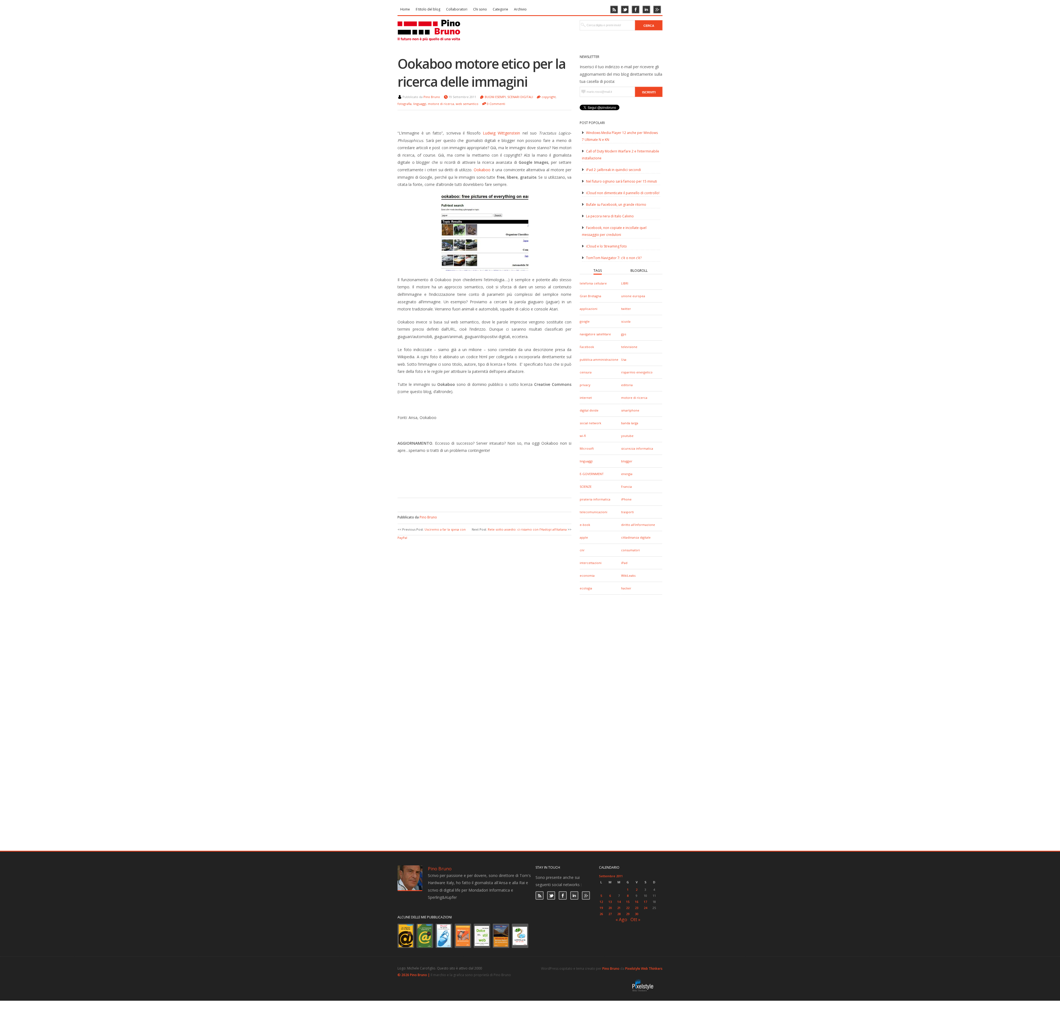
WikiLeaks (628, 575)
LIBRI (624, 283)
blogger (626, 461)
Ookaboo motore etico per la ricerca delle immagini (482, 73)
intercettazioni (590, 563)
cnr (582, 550)
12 (601, 902)
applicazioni (588, 309)
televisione (629, 347)
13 (610, 902)
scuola (625, 321)
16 (636, 902)
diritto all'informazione (638, 525)
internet (586, 398)
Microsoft (587, 448)
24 (645, 908)
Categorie (500, 9)
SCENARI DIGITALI (520, 97)
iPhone (626, 499)
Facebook (587, 347)
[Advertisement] (480, 481)
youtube (627, 436)
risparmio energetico (637, 372)
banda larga (629, 423)
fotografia (405, 104)
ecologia (586, 588)
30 (636, 914)
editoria (627, 385)
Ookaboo (482, 169)
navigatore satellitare (595, 334)
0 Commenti (496, 104)
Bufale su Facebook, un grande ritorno (616, 204)
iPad (624, 563)
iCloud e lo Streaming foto (606, 246)
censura (586, 372)
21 (619, 908)
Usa (623, 359)
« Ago (621, 919)
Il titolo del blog (428, 9)
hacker (626, 588)
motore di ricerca (634, 398)
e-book (585, 525)
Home (405, 9)
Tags (597, 270)
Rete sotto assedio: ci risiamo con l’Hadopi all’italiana (527, 529)
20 (610, 908)
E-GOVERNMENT (592, 474)
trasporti (627, 512)
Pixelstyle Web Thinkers (643, 968)
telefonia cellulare (593, 283)
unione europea (633, 296)
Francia (626, 486)
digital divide (589, 410)
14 (619, 902)
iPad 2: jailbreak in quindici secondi (613, 169)
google (585, 321)
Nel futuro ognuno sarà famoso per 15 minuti (621, 181)
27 (610, 914)
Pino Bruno (431, 97)
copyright (549, 97)
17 (645, 902)
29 (627, 914)
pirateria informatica (595, 499)
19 (601, 908)
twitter (626, 309)
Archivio (520, 9)
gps (623, 334)
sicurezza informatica (637, 448)
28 (619, 914)
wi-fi (583, 436)
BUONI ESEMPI (495, 97)
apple (584, 537)
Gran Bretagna (590, 296)
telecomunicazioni (593, 512)
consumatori (630, 550)
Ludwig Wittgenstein (501, 133)
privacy (585, 385)
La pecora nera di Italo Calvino (610, 216)
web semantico (467, 104)
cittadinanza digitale (636, 537)
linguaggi (586, 461)
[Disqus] (484, 610)
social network (590, 423)
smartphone (630, 410)
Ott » (635, 919)
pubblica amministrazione (599, 359)
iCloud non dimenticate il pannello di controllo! (622, 193)
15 (627, 902)
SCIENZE (586, 486)
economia (587, 575)
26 (601, 914)
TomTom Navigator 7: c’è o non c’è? (614, 257)
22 (627, 908)
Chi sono (480, 9)
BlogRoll (639, 270)
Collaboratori (456, 9)
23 (636, 908)
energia (626, 474)
